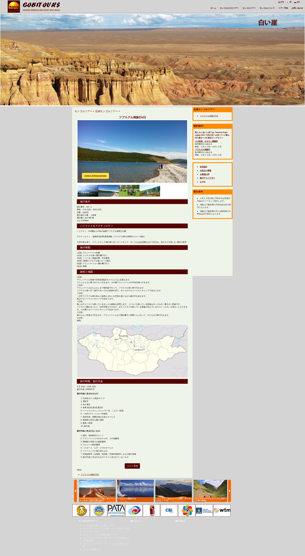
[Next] (229, 491)
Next (192, 146)
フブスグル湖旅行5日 (90, 474)
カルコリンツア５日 (91, 532)
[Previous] (75, 491)
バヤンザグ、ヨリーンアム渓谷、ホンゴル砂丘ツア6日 (105, 528)
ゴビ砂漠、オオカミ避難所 (206, 141)
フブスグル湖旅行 (202, 149)
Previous (73, 146)
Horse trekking (91, 176)
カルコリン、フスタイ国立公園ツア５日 (99, 535)
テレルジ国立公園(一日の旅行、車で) (98, 525)
